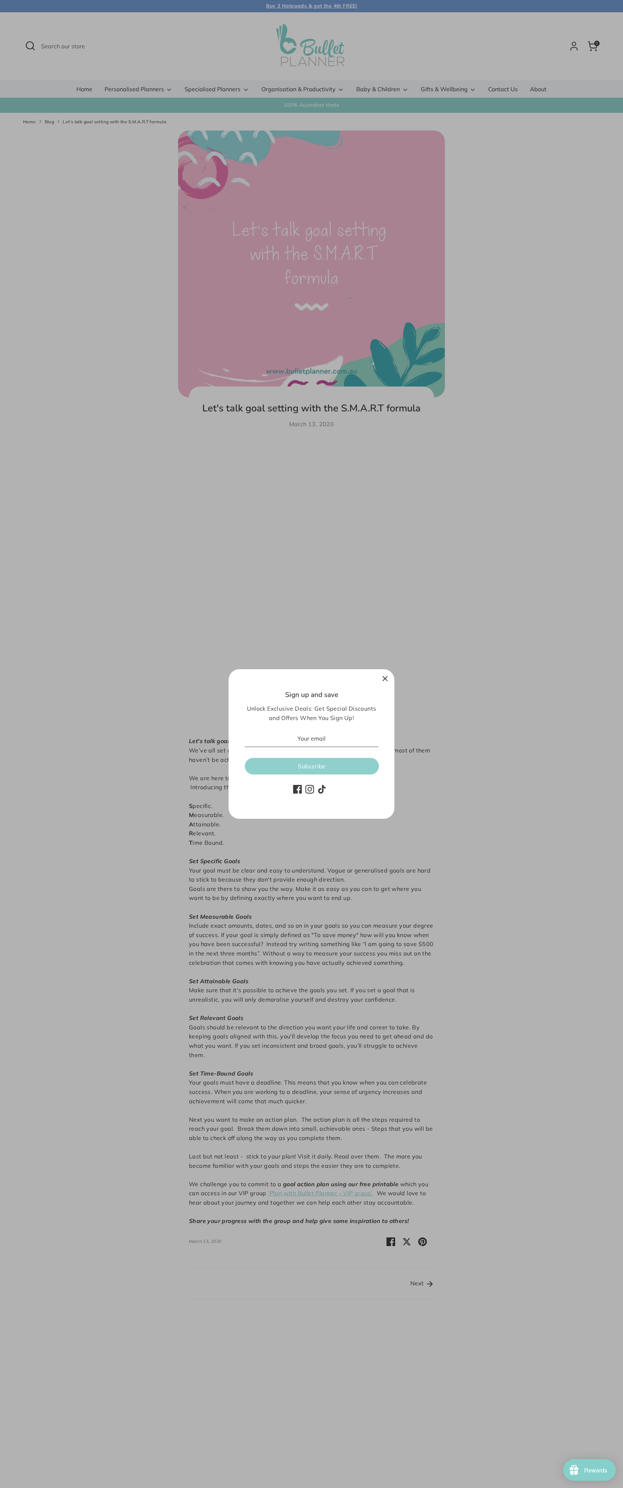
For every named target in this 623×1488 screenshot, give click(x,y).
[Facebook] (297, 789)
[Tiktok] (322, 789)
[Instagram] (309, 789)
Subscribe (312, 766)
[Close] (385, 678)
